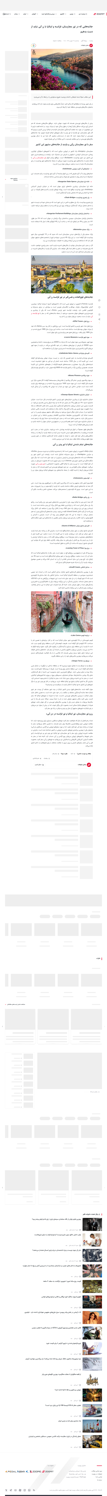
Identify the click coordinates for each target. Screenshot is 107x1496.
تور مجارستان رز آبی (39, 157)
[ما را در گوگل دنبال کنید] (33, 45)
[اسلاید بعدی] (2, 197)
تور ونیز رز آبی (40, 464)
